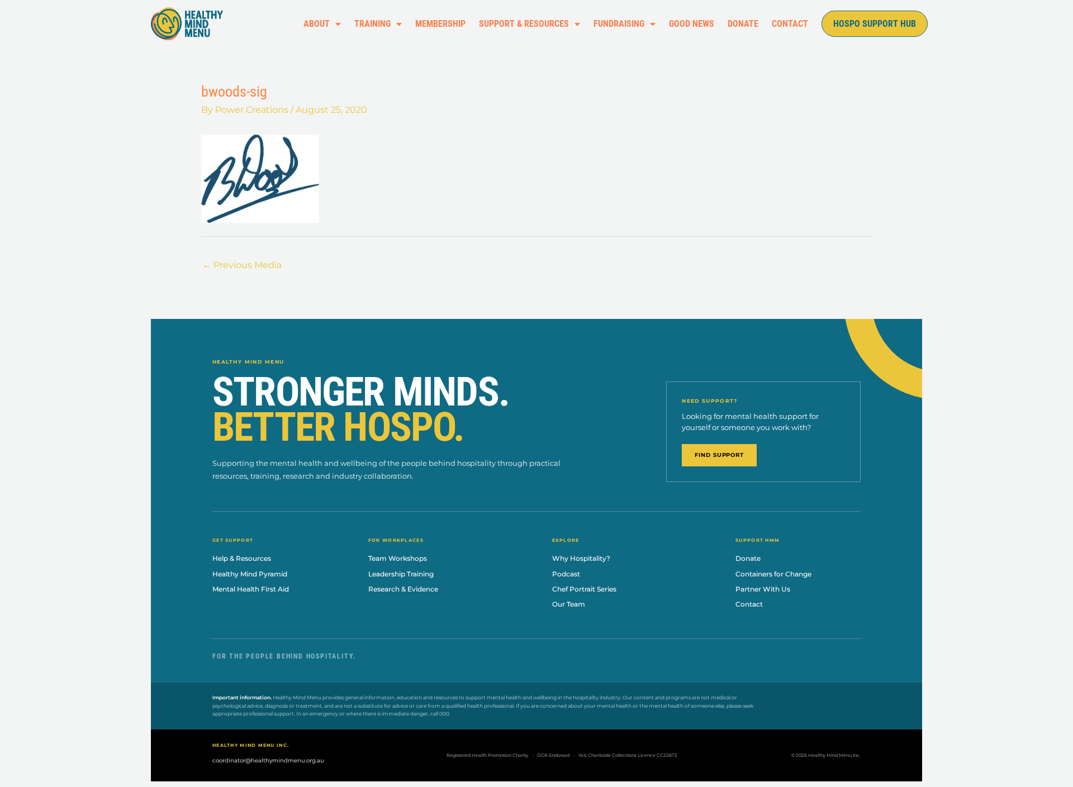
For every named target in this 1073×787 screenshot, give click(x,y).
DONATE (743, 23)
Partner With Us (762, 589)
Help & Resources (241, 558)
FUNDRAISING (619, 23)
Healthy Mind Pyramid (249, 574)
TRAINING (372, 23)
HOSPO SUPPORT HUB (874, 23)
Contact (749, 604)
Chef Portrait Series (584, 589)
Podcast (566, 574)
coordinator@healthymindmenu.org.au (268, 760)
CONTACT (790, 23)
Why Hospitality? (581, 558)
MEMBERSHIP (440, 23)
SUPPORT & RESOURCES (524, 23)
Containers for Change (773, 574)
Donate (748, 558)
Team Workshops (397, 558)
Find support (719, 455)
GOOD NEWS (691, 23)
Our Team (568, 604)
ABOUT (316, 23)
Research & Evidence (403, 589)
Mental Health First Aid (250, 589)
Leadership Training (401, 574)
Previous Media (242, 265)
